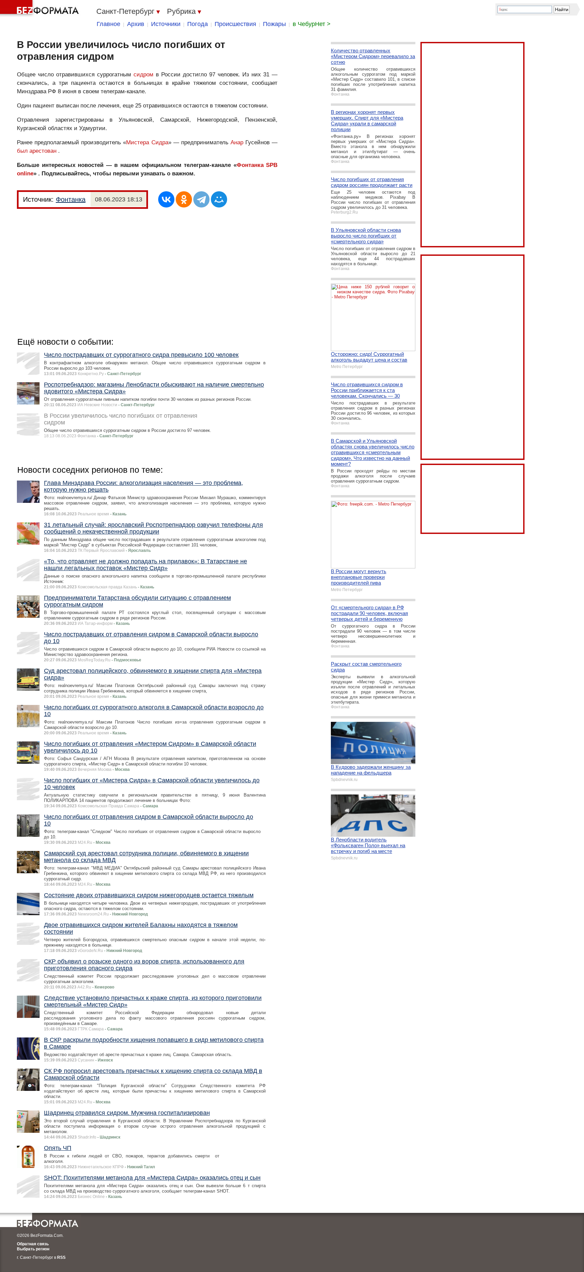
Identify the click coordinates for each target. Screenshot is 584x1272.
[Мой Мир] (219, 199)
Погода (197, 24)
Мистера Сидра (147, 142)
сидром (143, 74)
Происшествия (235, 24)
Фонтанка (71, 199)
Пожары (274, 24)
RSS (61, 1257)
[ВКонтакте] (166, 199)
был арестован (36, 151)
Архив (135, 24)
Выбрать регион (33, 1249)
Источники (165, 24)
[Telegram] (201, 199)
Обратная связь (33, 1244)
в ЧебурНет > (312, 24)
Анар (236, 142)
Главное (108, 24)
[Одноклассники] (184, 199)
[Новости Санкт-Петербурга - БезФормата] (40, 8)
